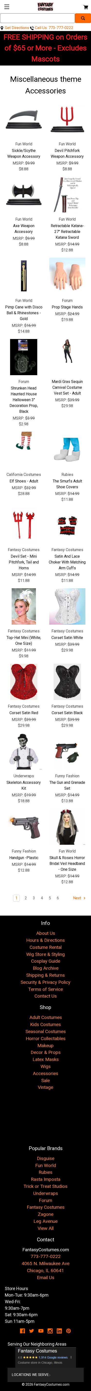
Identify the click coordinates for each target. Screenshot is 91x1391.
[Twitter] (31, 1330)
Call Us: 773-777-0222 (53, 27)
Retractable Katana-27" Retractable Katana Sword (67, 232)
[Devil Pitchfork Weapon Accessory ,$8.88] (67, 119)
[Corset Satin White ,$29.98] (67, 606)
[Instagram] (50, 1330)
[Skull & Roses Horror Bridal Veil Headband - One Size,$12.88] (67, 827)
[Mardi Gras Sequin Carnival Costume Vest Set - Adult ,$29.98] (67, 357)
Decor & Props (46, 1052)
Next (77, 898)
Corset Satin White (67, 637)
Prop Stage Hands (67, 307)
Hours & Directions (45, 940)
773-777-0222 (46, 1256)
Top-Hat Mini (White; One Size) (24, 640)
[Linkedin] (59, 1330)
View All (46, 1228)
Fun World (45, 1165)
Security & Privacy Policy (45, 982)
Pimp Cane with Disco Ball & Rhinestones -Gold (23, 313)
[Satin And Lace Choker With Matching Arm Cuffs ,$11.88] (67, 525)
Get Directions (16, 27)
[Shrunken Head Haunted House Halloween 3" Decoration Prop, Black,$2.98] (24, 357)
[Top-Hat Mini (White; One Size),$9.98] (24, 606)
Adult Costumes (45, 1017)
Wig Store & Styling (45, 954)
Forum (45, 1200)
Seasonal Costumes (45, 1031)
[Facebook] (22, 1330)
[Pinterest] (68, 1330)
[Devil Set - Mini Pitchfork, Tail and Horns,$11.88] (24, 525)
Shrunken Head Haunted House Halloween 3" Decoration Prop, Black (23, 400)
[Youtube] (40, 1330)
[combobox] (37, 18)
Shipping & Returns (45, 975)
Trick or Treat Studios (45, 1186)
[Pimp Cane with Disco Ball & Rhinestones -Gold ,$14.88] (24, 276)
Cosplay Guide (45, 961)
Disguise (45, 1158)
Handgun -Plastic (23, 857)
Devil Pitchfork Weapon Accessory (67, 153)
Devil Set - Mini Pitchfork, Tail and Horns (24, 562)
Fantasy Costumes (46, 1207)
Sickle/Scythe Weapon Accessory (23, 153)
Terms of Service (45, 989)
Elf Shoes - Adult (23, 481)
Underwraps (45, 1193)
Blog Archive (45, 968)
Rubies (45, 1172)
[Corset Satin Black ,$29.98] (67, 682)
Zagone (45, 1214)
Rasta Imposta (45, 1179)
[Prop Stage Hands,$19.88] (67, 276)
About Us (45, 933)
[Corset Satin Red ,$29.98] (24, 682)
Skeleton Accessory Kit (24, 785)
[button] (46, 1357)
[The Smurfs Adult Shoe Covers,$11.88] (67, 450)
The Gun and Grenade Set (67, 785)
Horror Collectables (46, 1038)
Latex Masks (46, 1059)
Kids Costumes (45, 1024)
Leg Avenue (45, 1221)
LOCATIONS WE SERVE (30, 1375)
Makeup (45, 1045)
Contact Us (45, 996)
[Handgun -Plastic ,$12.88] (24, 827)
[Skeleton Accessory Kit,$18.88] (24, 751)
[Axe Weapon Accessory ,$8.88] (24, 195)
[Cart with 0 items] (85, 6)
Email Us (45, 1277)
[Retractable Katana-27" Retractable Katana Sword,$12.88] (67, 195)
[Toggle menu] (6, 6)
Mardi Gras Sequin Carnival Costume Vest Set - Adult (67, 387)
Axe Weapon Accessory (23, 229)
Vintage (45, 1087)
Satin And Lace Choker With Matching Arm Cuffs (67, 562)
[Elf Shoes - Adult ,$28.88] (24, 450)
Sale (45, 1080)
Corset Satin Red (23, 713)
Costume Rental (46, 947)
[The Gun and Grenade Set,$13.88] (67, 751)
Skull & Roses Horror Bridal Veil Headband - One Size (67, 863)
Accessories (45, 1073)
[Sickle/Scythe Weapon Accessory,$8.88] (24, 119)
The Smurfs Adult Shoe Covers (67, 484)
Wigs (46, 1066)
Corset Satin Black (67, 713)
